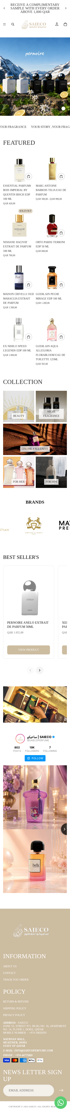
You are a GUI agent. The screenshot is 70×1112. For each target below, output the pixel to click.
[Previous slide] (4, 8)
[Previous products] (30, 670)
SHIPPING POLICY (14, 1008)
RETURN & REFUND (16, 1001)
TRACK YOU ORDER (16, 979)
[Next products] (40, 670)
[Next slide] (65, 8)
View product (28, 649)
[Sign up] (61, 1090)
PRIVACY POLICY (14, 1015)
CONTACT (9, 973)
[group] (35, 76)
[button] (46, 108)
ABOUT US (10, 966)
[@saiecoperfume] (20, 739)
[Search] (13, 24)
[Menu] (4, 24)
